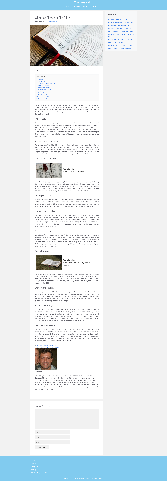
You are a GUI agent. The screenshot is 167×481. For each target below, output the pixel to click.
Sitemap (33, 470)
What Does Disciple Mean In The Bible (119, 23)
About (85, 7)
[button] (100, 7)
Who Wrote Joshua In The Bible (117, 20)
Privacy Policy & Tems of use (40, 473)
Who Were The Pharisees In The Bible (48, 347)
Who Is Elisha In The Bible (115, 42)
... (35, 393)
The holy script (83, 2)
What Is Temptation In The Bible (117, 25)
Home (67, 7)
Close (46, 77)
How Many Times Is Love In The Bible (48, 345)
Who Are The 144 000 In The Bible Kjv (119, 31)
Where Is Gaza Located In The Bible (119, 48)
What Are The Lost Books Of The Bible (119, 39)
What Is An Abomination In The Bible (119, 28)
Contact (93, 7)
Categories (76, 7)
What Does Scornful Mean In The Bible (119, 45)
